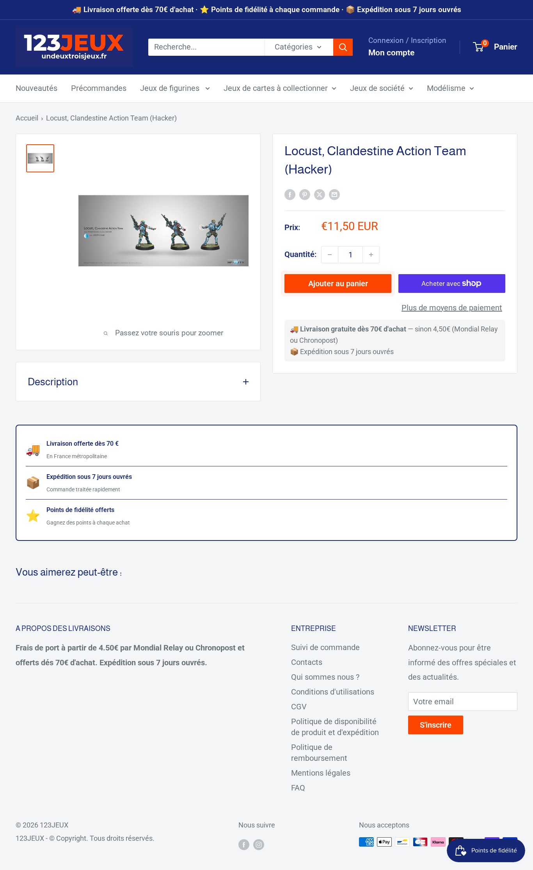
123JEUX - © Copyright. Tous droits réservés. (85, 838)
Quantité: (300, 254)
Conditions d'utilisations (332, 691)
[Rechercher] (343, 47)
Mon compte (391, 52)
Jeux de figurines (170, 88)
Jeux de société (377, 88)
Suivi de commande (325, 647)
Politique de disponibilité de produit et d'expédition (335, 727)
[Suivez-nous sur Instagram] (258, 844)
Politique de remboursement (319, 752)
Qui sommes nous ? (325, 677)
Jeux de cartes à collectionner (276, 88)
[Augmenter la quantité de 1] (371, 254)
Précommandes (98, 88)
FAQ (298, 787)
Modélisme (446, 88)
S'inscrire (435, 725)
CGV (299, 706)
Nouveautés (36, 88)
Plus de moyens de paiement (452, 307)
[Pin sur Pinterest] (304, 194)
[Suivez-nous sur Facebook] (243, 844)
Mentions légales (320, 773)
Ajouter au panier (338, 283)
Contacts (306, 662)
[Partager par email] (334, 194)
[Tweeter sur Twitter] (319, 194)
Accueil (27, 118)
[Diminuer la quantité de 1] (330, 254)
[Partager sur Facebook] (289, 194)
